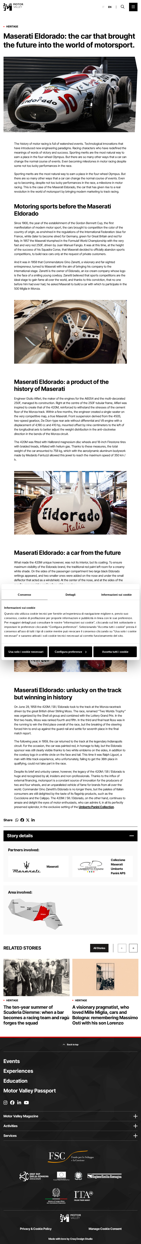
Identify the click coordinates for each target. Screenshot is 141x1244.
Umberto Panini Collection (96, 807)
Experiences (18, 1071)
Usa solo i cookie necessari (25, 651)
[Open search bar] (122, 7)
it (103, 7)
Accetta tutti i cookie (115, 651)
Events (11, 1061)
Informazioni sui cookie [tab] (116, 594)
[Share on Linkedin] (33, 820)
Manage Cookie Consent (105, 1229)
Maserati (53, 866)
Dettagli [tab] (71, 594)
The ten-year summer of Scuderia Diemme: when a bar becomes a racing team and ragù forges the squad (36, 1015)
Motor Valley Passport (29, 1090)
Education (15, 1081)
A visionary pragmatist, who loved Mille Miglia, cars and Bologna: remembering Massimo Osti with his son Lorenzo (105, 1015)
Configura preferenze (68, 651)
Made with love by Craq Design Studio (70, 1238)
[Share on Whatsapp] (17, 820)
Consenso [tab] (24, 594)
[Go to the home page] (13, 7)
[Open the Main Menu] (133, 7)
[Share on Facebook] (22, 820)
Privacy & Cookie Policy (36, 1229)
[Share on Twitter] (28, 820)
